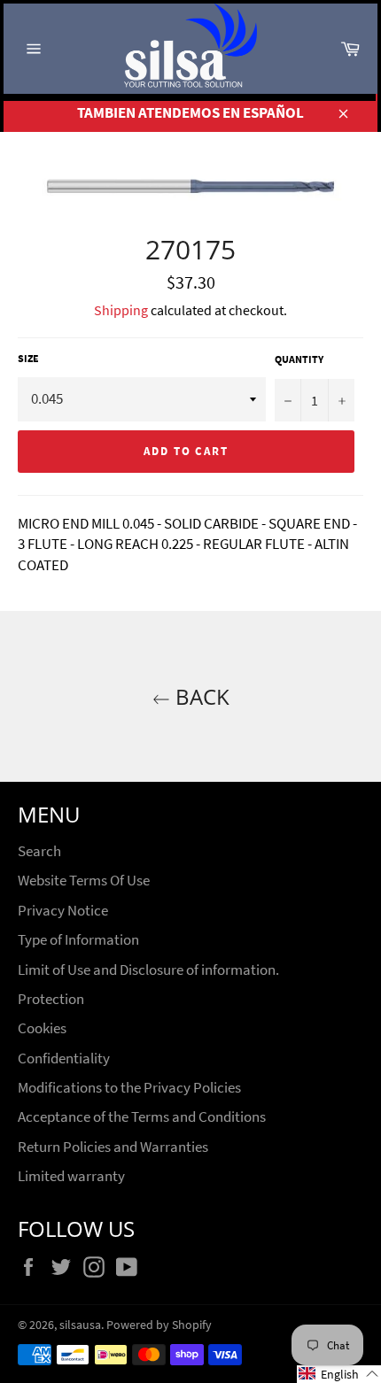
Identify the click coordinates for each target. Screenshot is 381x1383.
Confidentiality (64, 1058)
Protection (51, 998)
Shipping (121, 310)
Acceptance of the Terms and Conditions (142, 1116)
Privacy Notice (63, 910)
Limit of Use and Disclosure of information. (148, 969)
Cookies (42, 1028)
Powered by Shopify (159, 1325)
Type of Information (78, 939)
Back (199, 696)
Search (39, 851)
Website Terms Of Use (84, 880)
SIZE (28, 358)
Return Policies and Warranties (113, 1146)
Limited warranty (71, 1176)
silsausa (80, 1325)
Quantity (299, 359)
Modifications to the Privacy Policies (129, 1087)
